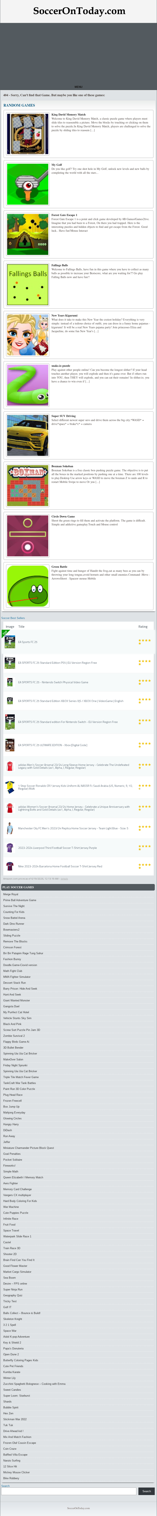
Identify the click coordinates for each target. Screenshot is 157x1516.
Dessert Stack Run (14, 982)
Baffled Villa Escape (15, 1454)
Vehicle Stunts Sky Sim (17, 1018)
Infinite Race (10, 1218)
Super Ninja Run (12, 1289)
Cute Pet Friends (13, 1366)
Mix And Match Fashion (17, 1437)
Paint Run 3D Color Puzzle (19, 1088)
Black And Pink (12, 1024)
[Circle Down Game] (27, 536)
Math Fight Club (12, 970)
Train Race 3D (11, 1248)
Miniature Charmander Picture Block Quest (28, 1147)
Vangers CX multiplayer (17, 1195)
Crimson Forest (12, 947)
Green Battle (59, 566)
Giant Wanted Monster (16, 1000)
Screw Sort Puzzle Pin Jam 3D (21, 1029)
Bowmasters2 (11, 929)
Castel (7, 1242)
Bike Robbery (11, 1478)
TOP (4, 633)
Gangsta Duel (11, 1006)
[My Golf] (27, 184)
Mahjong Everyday (14, 1112)
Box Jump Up (11, 1106)
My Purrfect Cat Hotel (16, 1012)
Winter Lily (9, 1378)
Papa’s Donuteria (13, 1348)
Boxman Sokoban (62, 466)
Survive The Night (14, 906)
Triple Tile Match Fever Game (21, 1077)
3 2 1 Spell (9, 1324)
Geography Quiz (12, 1295)
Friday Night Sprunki (15, 1065)
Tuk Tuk (8, 1425)
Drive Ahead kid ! (13, 1431)
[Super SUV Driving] (27, 435)
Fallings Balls (60, 265)
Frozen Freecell (12, 1100)
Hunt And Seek (12, 994)
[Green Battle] (27, 586)
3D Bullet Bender (13, 1047)
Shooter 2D (10, 1254)
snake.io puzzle (61, 365)
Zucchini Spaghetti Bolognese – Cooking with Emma (34, 1383)
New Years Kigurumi (64, 315)
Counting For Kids (14, 912)
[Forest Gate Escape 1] (27, 234)
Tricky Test (10, 1301)
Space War (9, 1330)
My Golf (57, 165)
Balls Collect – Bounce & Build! (21, 1313)
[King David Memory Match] (27, 134)
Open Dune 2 (11, 1354)
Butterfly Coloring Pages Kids (20, 1360)
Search (5, 1486)
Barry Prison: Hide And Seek (20, 988)
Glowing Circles (12, 1118)
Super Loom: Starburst (16, 1395)
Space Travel (11, 1230)
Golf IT (7, 1307)
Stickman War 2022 (15, 1419)
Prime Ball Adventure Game (19, 900)
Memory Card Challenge (17, 1189)
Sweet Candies (12, 1389)
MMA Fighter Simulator (16, 976)
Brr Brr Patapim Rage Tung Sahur (23, 953)
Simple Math (10, 1171)
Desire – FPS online (15, 1283)
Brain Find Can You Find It (19, 1260)
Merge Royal (10, 894)
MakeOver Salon (13, 1059)
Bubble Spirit (10, 1407)
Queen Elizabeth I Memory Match (23, 1177)
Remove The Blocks (15, 941)
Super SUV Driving (64, 416)
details (64, 879)
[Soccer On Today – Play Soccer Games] (79, 11)
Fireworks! (9, 1165)
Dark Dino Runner (13, 923)
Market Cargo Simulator (17, 1271)
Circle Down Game (63, 516)
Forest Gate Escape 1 (64, 215)
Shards (7, 1401)
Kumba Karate (11, 1372)
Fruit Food (9, 1224)
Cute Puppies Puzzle (15, 1212)
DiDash (7, 1130)
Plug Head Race (12, 1094)
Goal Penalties (12, 1153)
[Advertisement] (78, 53)
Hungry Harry (11, 1124)
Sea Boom (9, 1277)
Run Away (9, 1136)
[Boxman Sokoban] (27, 485)
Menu (78, 86)
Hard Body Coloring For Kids (20, 1201)
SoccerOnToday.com (78, 1508)
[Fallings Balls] (27, 284)
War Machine (11, 1206)
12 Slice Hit (10, 1466)
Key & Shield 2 (12, 1342)
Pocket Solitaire (12, 1159)
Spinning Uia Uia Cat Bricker (20, 1053)
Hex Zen (8, 1413)
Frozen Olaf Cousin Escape (19, 1442)
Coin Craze (9, 1448)
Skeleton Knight (12, 1319)
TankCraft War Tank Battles (19, 1083)
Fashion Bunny (12, 959)
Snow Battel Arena (14, 917)
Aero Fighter (10, 1183)
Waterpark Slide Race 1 (17, 1236)
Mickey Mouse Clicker (16, 1472)
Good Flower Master (15, 1265)
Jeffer (6, 1142)
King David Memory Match (69, 114)
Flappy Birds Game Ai (16, 1041)
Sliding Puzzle (11, 935)
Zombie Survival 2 (14, 1035)
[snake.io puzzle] (27, 385)
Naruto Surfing (11, 1460)
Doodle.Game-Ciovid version (20, 965)
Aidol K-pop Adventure (16, 1336)
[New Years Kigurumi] (27, 335)
